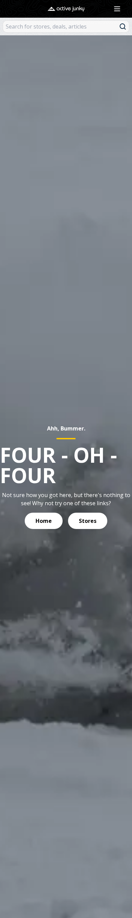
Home (44, 521)
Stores (87, 521)
